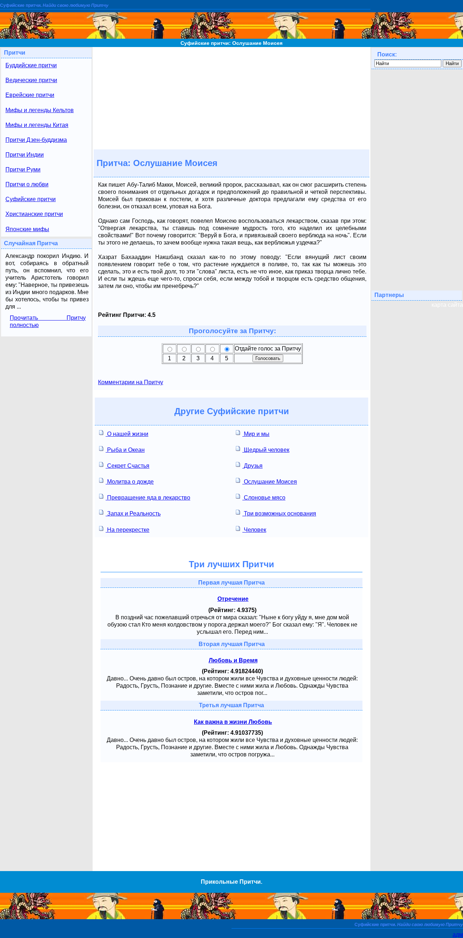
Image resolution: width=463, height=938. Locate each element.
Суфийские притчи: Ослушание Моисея (231, 43)
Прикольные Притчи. (231, 882)
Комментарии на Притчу (130, 382)
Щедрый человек (265, 450)
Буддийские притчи (31, 65)
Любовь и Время (233, 660)
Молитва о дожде (130, 482)
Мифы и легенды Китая (36, 125)
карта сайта (447, 305)
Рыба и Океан (125, 450)
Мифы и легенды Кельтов (39, 110)
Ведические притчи (31, 80)
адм (458, 934)
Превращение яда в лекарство (148, 498)
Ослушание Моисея (269, 482)
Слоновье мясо (263, 498)
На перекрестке (127, 530)
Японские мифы (27, 229)
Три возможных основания (279, 513)
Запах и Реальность (133, 513)
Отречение (233, 599)
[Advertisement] (231, 97)
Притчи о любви (26, 184)
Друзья (252, 466)
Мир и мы (255, 434)
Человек (254, 530)
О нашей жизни (127, 434)
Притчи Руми (23, 169)
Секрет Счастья (127, 466)
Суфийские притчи (30, 199)
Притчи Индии (24, 155)
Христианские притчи (34, 214)
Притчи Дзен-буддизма (36, 140)
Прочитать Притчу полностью (48, 321)
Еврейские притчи (29, 95)
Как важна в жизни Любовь (233, 722)
